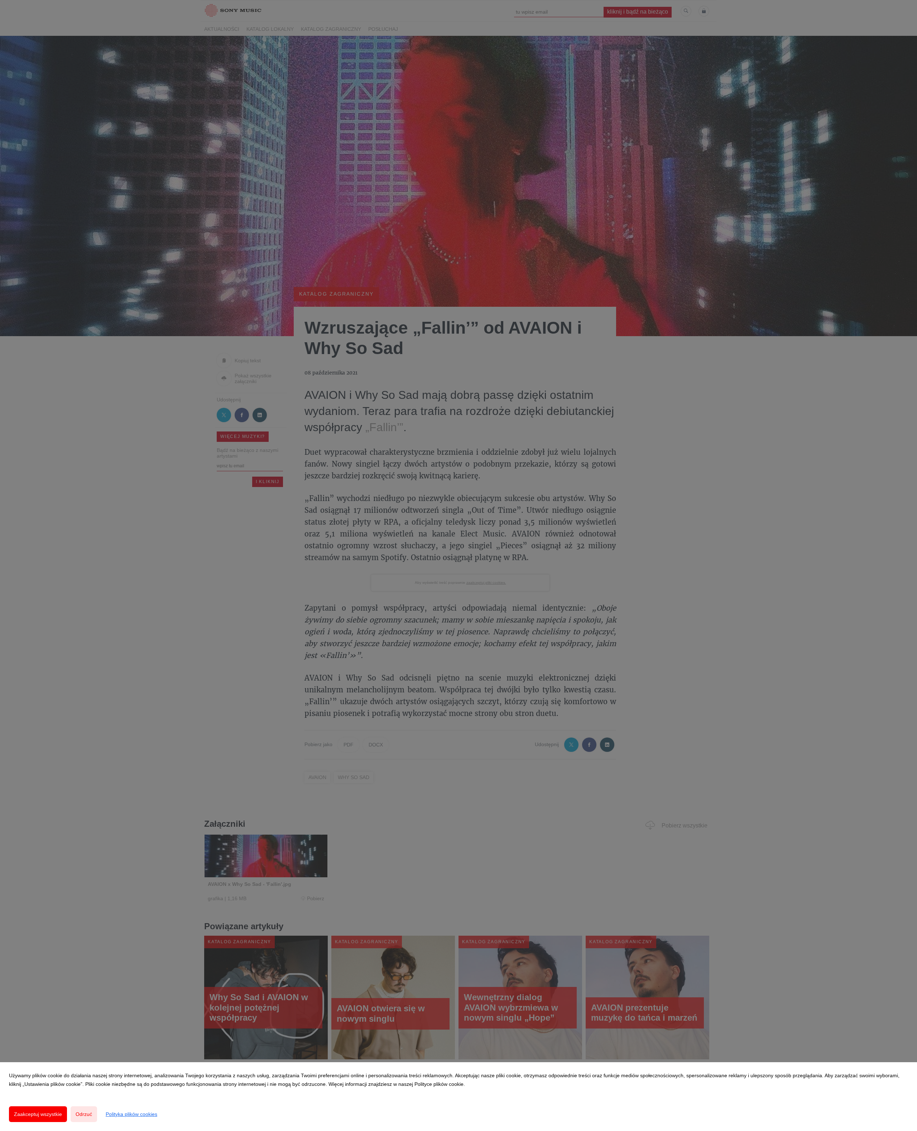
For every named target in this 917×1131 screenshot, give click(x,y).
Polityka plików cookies (131, 1114)
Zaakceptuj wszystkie (38, 1114)
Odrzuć (84, 1114)
